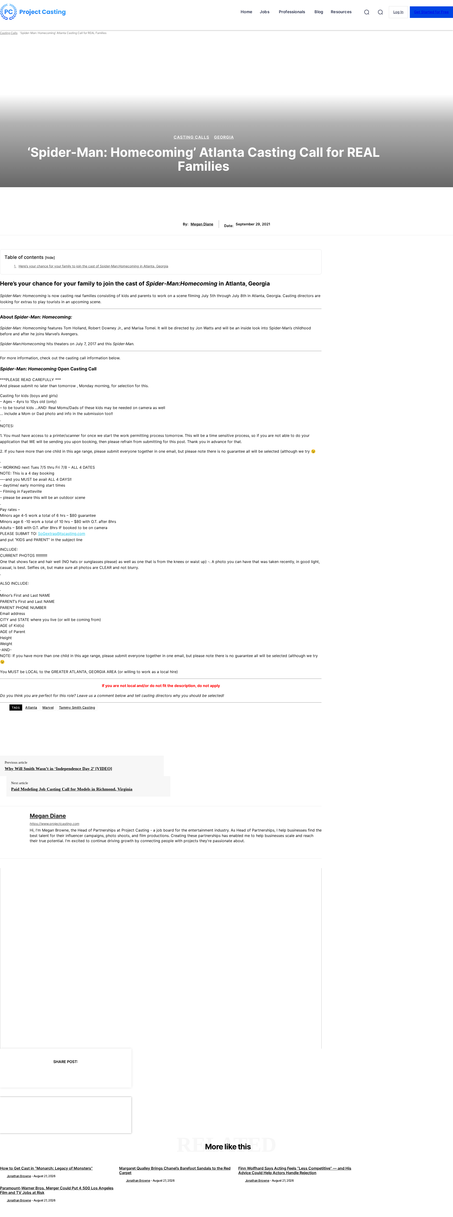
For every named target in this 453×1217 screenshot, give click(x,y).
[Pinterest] (57, 1074)
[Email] (91, 1074)
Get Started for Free (431, 12)
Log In (398, 12)
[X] (40, 1074)
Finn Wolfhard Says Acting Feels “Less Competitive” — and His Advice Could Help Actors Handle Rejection (294, 1170)
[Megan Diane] (11, 832)
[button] (366, 12)
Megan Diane (202, 224)
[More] (108, 1074)
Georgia (224, 137)
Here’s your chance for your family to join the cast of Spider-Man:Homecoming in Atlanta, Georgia (93, 266)
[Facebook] (23, 1074)
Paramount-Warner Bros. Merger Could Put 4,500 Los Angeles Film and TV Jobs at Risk (56, 1190)
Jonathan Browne (19, 1176)
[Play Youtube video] (161, 958)
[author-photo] (3, 1176)
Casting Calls (8, 33)
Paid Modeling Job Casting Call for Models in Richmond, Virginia (71, 789)
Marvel (48, 707)
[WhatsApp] (74, 1074)
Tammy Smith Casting (77, 707)
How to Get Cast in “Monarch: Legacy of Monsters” (46, 1168)
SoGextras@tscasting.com (61, 533)
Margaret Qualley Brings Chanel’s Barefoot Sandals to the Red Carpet (175, 1170)
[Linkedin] (31, 848)
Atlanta (31, 707)
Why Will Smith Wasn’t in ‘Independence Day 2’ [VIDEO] (58, 768)
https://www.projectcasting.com (54, 824)
